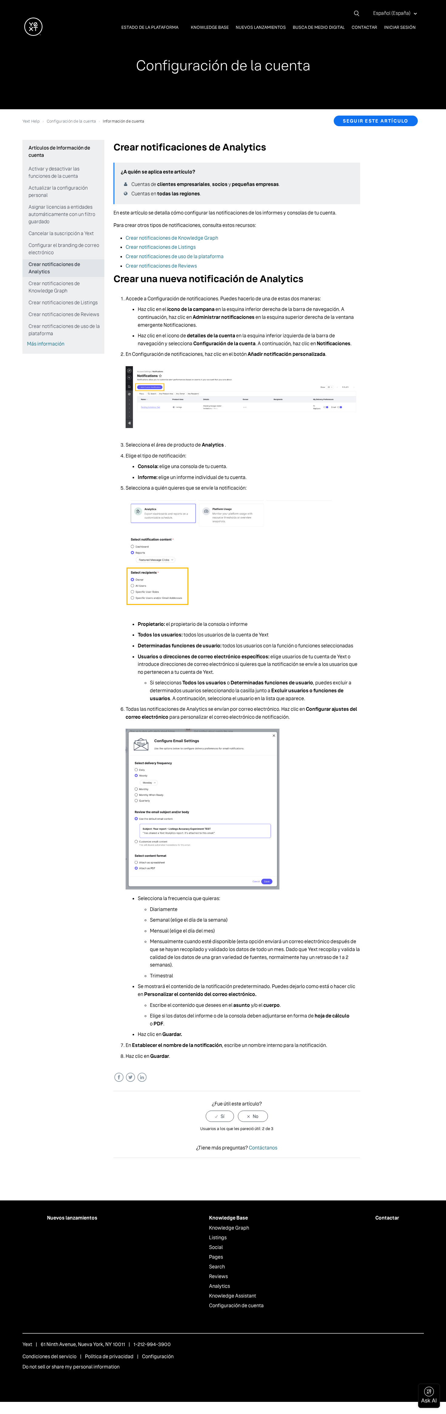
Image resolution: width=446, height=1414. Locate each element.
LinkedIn (142, 1077)
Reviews (218, 1276)
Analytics (219, 1286)
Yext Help (31, 121)
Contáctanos (263, 1148)
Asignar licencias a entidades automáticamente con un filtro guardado (62, 214)
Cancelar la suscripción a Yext (61, 233)
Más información (45, 344)
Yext (27, 1344)
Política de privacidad (109, 1356)
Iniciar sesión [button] (400, 27)
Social (216, 1247)
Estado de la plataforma (150, 27)
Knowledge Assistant (232, 1296)
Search (217, 1267)
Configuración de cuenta (236, 1305)
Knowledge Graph (229, 1228)
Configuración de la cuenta (71, 121)
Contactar (364, 27)
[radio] (220, 1116)
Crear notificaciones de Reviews (64, 314)
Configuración (158, 1356)
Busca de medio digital (319, 27)
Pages (216, 1257)
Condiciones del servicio (49, 1356)
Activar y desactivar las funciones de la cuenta (54, 172)
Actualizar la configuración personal (58, 191)
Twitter (130, 1077)
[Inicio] (33, 34)
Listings (218, 1237)
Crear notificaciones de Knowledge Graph (54, 287)
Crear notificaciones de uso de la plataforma (64, 330)
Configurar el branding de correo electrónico (64, 249)
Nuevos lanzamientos (261, 27)
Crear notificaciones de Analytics (54, 268)
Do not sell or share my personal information (71, 1367)
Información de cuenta (123, 121)
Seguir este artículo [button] (376, 121)
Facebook (118, 1077)
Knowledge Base (210, 27)
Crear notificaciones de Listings (63, 302)
